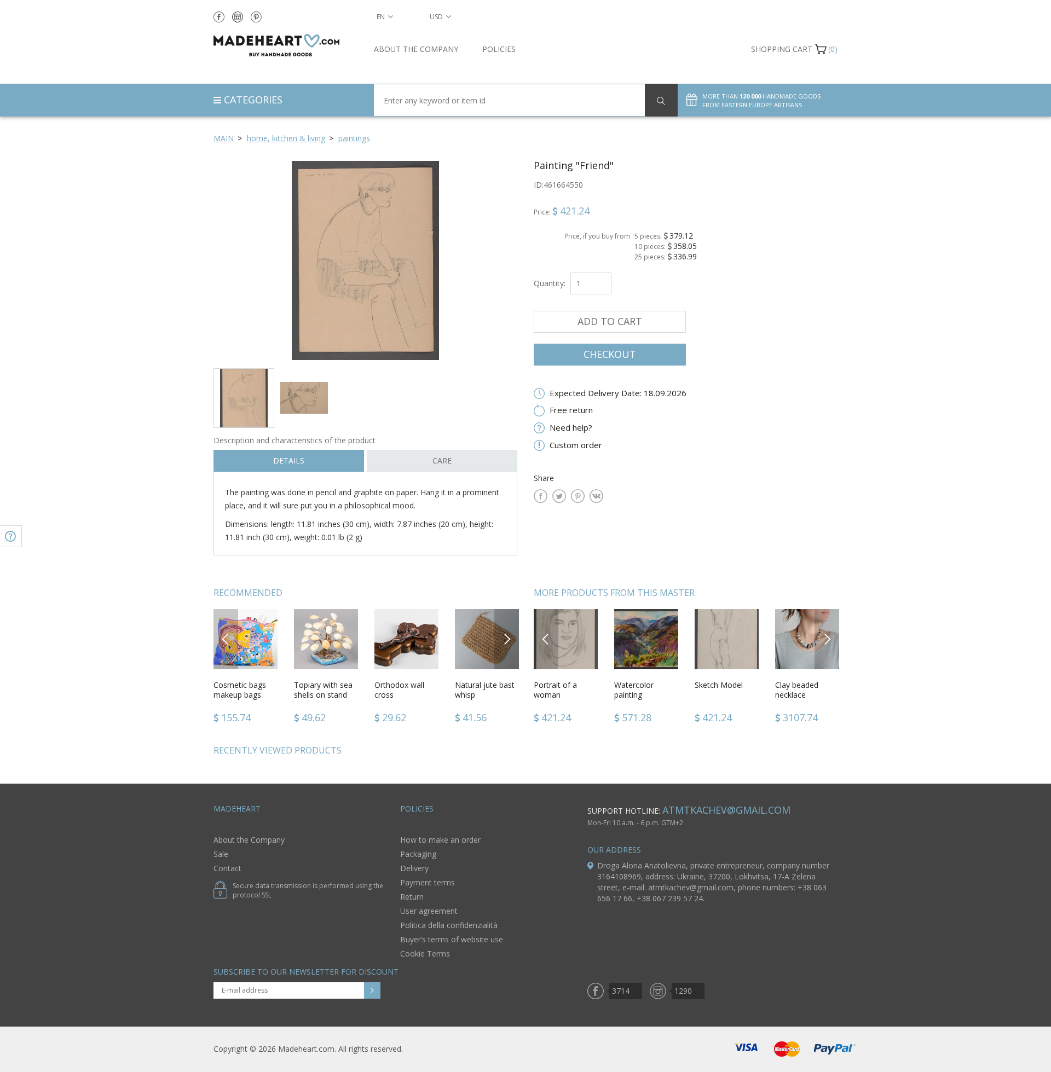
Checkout (610, 354)
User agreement (429, 911)
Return (412, 896)
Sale (220, 854)
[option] (365, 260)
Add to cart (610, 321)
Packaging (418, 854)
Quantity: (549, 283)
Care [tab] (442, 460)
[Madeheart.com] (285, 45)
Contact (227, 868)
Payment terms (427, 882)
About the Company (416, 49)
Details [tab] (288, 460)
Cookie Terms (425, 953)
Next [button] (507, 639)
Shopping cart (781, 49)
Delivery (414, 868)
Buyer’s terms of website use (451, 939)
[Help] (11, 536)
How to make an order (440, 840)
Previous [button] (225, 639)
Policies (499, 49)
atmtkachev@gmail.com (726, 809)
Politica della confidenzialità (449, 925)
